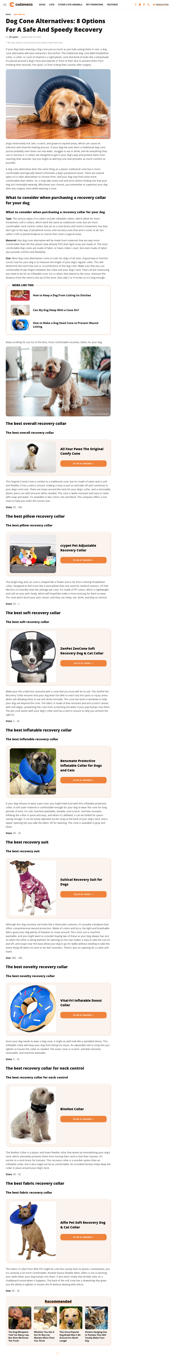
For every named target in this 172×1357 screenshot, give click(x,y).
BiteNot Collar (72, 1109)
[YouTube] (140, 4)
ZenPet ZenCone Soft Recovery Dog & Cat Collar (81, 650)
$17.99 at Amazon (82, 1237)
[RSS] (148, 4)
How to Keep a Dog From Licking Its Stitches (62, 295)
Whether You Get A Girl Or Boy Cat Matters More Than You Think (44, 1336)
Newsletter (162, 4)
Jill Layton (13, 37)
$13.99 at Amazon (82, 560)
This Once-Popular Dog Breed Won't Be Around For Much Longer (70, 1336)
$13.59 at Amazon (82, 780)
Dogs (42, 4)
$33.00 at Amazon (82, 1119)
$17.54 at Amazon (82, 463)
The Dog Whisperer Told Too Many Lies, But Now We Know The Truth (18, 1336)
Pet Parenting (94, 4)
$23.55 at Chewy (82, 894)
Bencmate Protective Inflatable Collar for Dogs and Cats (81, 765)
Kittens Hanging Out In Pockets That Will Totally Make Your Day (96, 1336)
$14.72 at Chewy (82, 663)
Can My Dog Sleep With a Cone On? (56, 310)
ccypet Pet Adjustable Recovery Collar (78, 547)
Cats (51, 4)
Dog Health (19, 14)
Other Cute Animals (70, 4)
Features (112, 4)
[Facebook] (135, 4)
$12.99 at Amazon (82, 1015)
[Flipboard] (144, 4)
